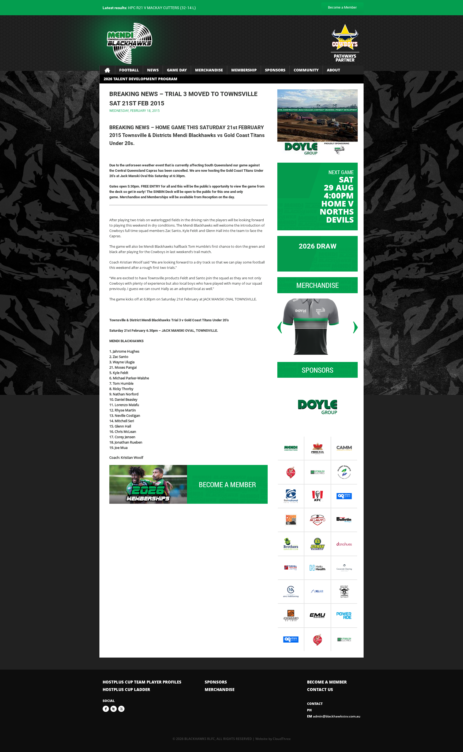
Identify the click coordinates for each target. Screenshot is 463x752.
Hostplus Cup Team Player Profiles (142, 682)
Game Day (177, 69)
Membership (244, 69)
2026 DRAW (318, 246)
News (153, 69)
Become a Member (342, 7)
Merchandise (209, 69)
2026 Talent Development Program (140, 78)
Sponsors (275, 69)
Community (306, 69)
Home (107, 70)
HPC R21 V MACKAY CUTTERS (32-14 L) (149, 7)
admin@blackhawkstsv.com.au (333, 716)
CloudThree (282, 738)
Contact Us (320, 689)
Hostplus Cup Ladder (126, 689)
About (333, 69)
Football (129, 69)
